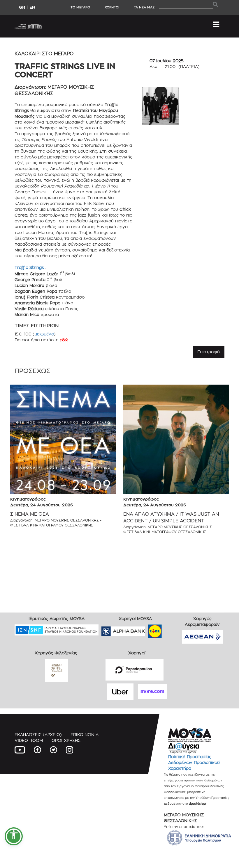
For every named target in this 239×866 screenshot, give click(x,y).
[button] (14, 836)
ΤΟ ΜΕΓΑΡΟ (80, 7)
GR (22, 7)
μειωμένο (44, 334)
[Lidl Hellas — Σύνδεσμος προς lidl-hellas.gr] (146, 629)
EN (32, 7)
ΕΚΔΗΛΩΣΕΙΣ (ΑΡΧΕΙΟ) (38, 734)
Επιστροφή (208, 351)
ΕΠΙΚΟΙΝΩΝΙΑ (85, 734)
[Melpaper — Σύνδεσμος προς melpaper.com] (172, 629)
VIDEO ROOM (29, 740)
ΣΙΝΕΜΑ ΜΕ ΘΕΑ (29, 514)
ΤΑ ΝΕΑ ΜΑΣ (144, 7)
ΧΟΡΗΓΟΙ (112, 7)
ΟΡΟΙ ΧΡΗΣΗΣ (66, 740)
